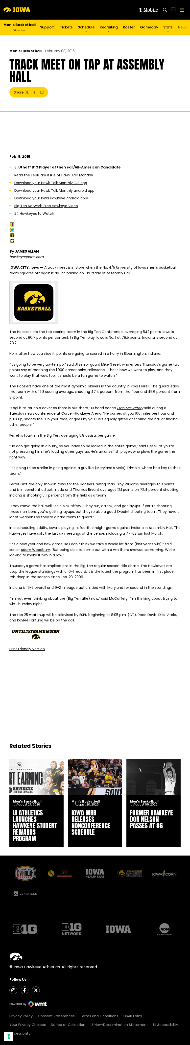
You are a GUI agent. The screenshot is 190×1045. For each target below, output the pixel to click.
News (183, 27)
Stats (168, 27)
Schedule (86, 27)
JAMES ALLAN (27, 251)
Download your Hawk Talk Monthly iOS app (50, 182)
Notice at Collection (68, 1024)
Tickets (66, 27)
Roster (129, 27)
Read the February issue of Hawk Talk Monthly (53, 175)
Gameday (149, 27)
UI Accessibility (165, 1024)
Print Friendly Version (27, 648)
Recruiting (109, 27)
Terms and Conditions (99, 1016)
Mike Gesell (110, 364)
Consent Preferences (56, 1016)
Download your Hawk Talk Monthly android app (54, 190)
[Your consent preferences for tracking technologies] (8, 1036)
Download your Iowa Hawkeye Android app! (51, 198)
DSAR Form (132, 1016)
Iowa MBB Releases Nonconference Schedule (90, 822)
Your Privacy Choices (27, 1024)
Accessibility (19, 1033)
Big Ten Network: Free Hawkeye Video (46, 205)
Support (47, 27)
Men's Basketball (25, 50)
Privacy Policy (21, 1016)
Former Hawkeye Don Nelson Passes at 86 (151, 819)
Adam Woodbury (35, 549)
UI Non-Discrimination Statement (119, 1024)
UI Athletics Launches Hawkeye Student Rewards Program (35, 825)
